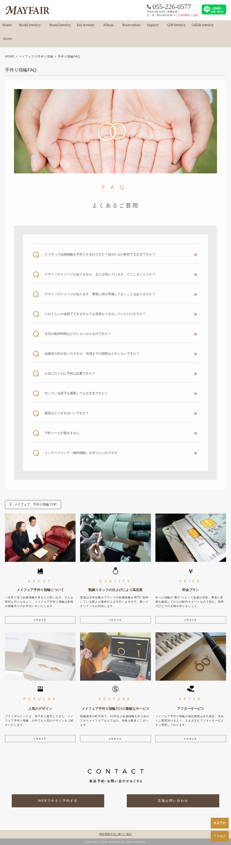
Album (108, 27)
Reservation (131, 27)
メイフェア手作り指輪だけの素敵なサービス (115, 708)
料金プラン (190, 590)
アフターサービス (190, 708)
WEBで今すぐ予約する (58, 800)
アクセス (219, 836)
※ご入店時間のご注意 (185, 15)
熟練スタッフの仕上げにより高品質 (115, 590)
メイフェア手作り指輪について (40, 590)
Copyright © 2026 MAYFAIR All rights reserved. (115, 841)
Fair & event (85, 27)
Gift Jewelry (176, 27)
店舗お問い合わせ (173, 800)
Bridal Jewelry (29, 27)
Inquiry (153, 27)
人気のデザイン (40, 708)
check (40, 620)
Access (7, 40)
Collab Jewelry (203, 27)
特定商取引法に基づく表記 (115, 834)
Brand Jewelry (60, 27)
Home (7, 27)
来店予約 (219, 823)
